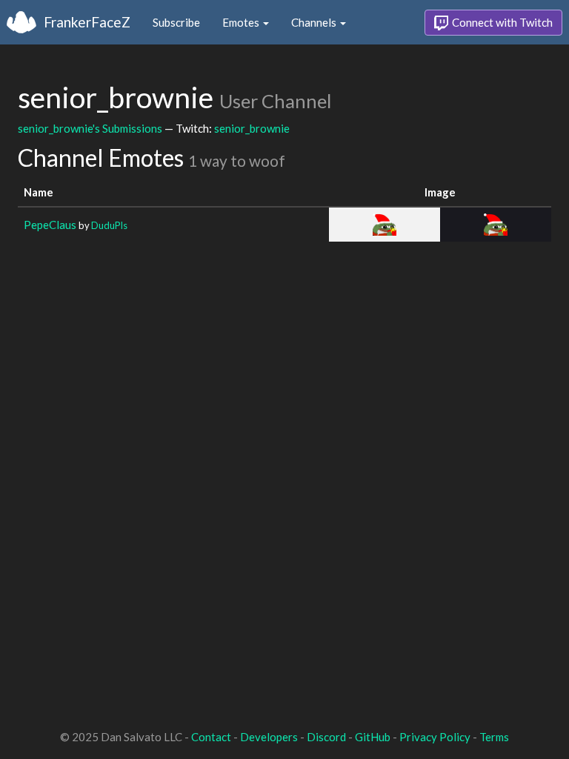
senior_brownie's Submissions (90, 128)
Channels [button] (315, 22)
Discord (326, 736)
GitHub (372, 736)
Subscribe (176, 22)
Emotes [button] (242, 22)
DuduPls (109, 225)
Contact (211, 736)
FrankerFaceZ (87, 21)
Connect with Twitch (501, 22)
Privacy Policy (434, 736)
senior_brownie (252, 128)
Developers (269, 736)
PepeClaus (50, 224)
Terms (494, 736)
